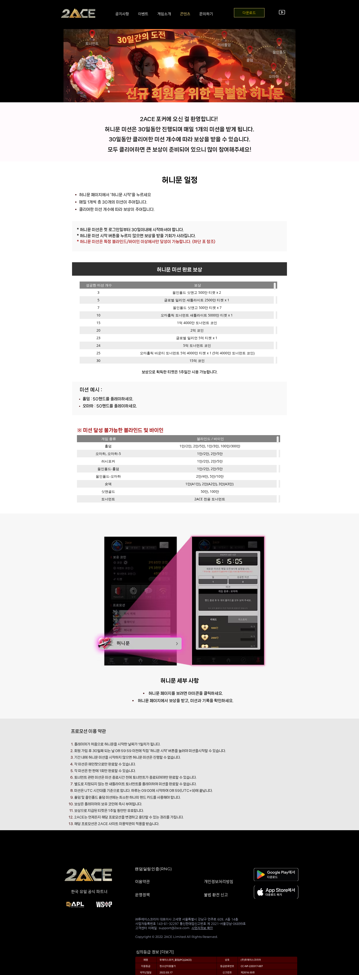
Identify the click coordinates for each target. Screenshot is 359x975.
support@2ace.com (174, 928)
